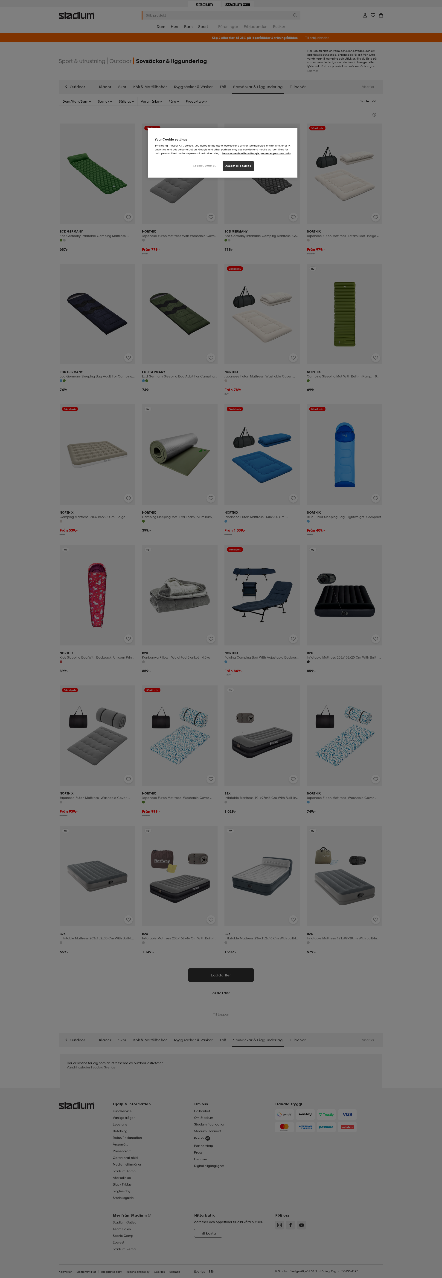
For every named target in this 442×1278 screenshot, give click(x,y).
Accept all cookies (238, 165)
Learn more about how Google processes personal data (256, 153)
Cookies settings (204, 165)
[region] (222, 153)
